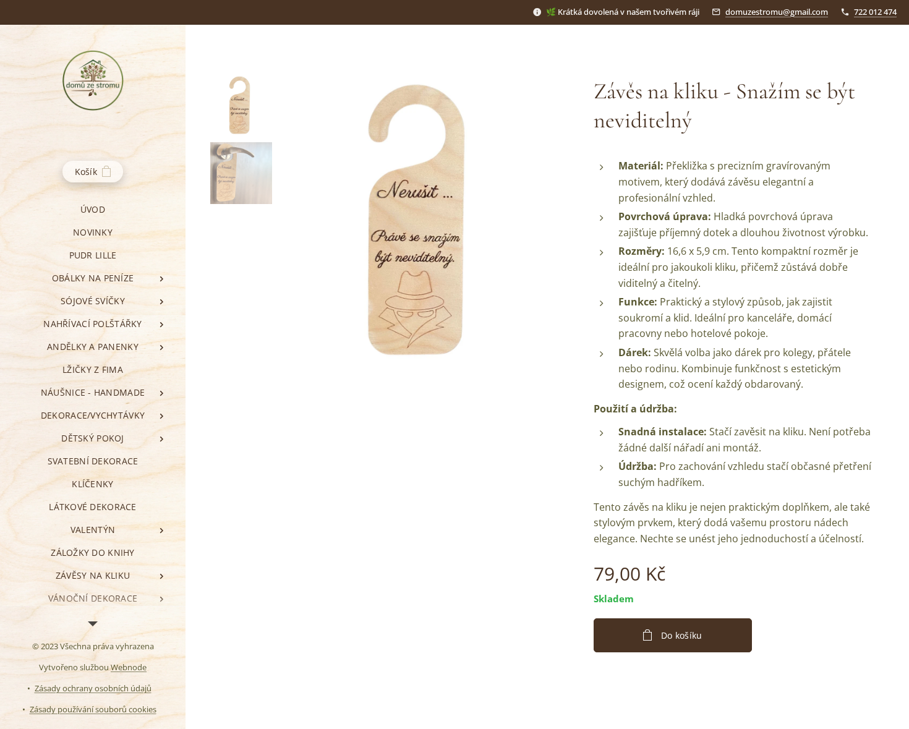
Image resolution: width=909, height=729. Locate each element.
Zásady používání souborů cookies (93, 709)
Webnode (129, 667)
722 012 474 (875, 11)
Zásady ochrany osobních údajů (93, 688)
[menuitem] (93, 209)
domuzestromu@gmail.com (776, 11)
